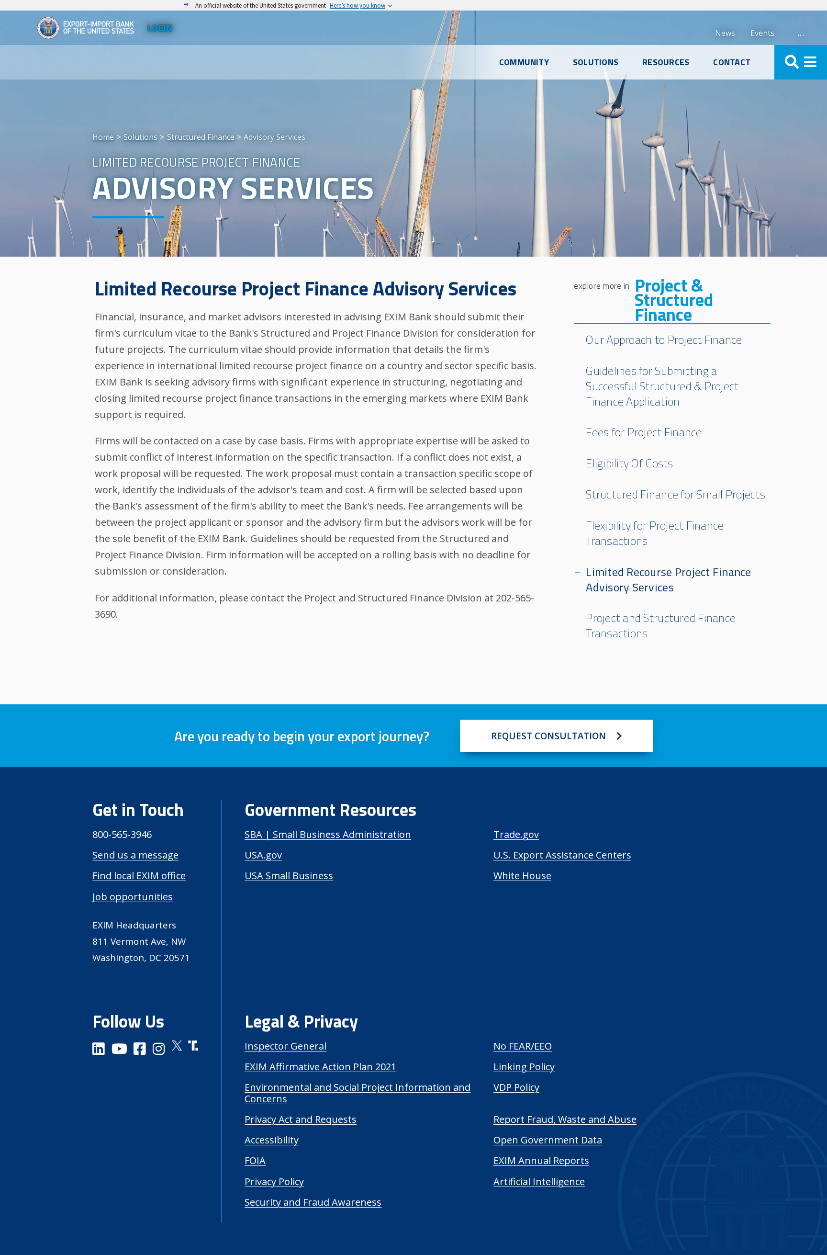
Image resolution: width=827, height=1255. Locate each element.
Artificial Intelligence (539, 1181)
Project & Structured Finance (674, 300)
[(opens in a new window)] (98, 1050)
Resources (665, 62)
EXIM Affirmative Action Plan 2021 (320, 1066)
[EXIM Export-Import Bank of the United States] (89, 27)
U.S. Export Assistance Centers (562, 854)
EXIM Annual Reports (541, 1160)
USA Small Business (289, 875)
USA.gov (263, 854)
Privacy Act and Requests (301, 1119)
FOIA (255, 1160)
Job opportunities (132, 896)
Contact (731, 62)
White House (522, 875)
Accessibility (272, 1139)
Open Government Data (547, 1139)
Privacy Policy (274, 1181)
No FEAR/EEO (522, 1046)
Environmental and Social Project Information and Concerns (357, 1093)
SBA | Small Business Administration (328, 834)
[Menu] (800, 62)
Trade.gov (516, 834)
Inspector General (285, 1046)
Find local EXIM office (139, 875)
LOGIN (159, 27)
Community (524, 62)
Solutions (595, 62)
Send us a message (135, 854)
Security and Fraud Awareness (313, 1202)
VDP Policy (516, 1087)
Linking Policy (524, 1066)
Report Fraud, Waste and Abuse (565, 1119)
